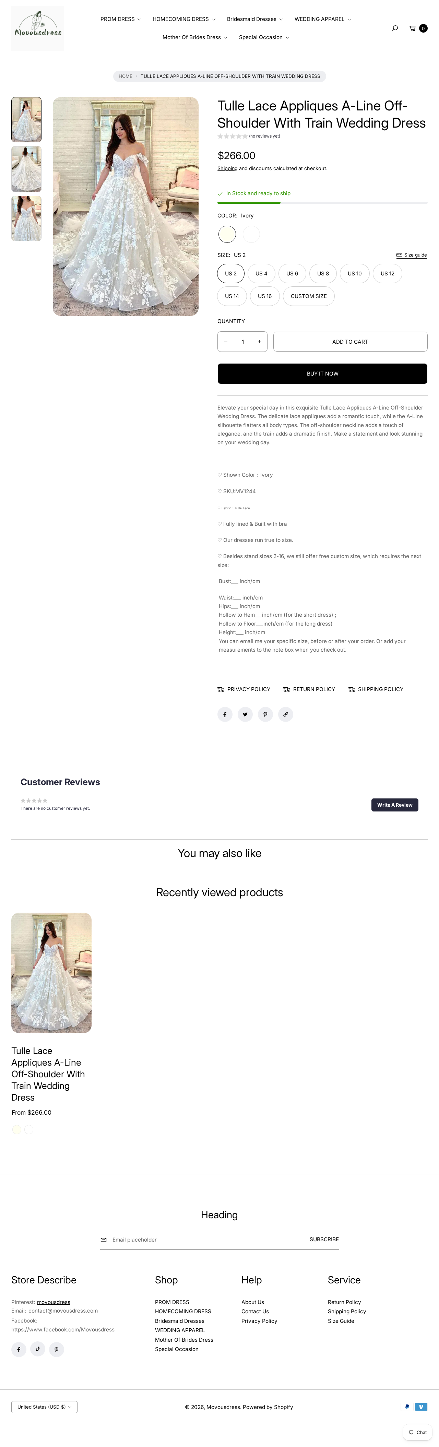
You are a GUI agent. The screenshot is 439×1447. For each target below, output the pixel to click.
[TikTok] (37, 1348)
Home (125, 76)
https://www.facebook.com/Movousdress (63, 1329)
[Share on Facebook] (225, 714)
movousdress (53, 1302)
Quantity (231, 321)
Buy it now (323, 373)
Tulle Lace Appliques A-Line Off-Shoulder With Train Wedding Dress (48, 1074)
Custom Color (251, 234)
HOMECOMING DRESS (183, 1311)
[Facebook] (18, 1349)
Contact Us (255, 1311)
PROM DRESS (172, 1302)
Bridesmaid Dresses (179, 1321)
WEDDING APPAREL (180, 1330)
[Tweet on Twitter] (245, 714)
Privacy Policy (259, 1321)
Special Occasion (177, 1349)
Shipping (227, 168)
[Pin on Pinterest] (265, 714)
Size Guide (341, 1321)
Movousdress (223, 1407)
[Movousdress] (37, 28)
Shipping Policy (347, 1311)
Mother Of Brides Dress (184, 1340)
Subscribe (324, 1239)
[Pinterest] (56, 1349)
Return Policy (344, 1302)
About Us (252, 1302)
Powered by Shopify (268, 1407)
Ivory (227, 234)
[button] (120, 19)
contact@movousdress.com (62, 1310)
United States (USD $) (41, 1407)
